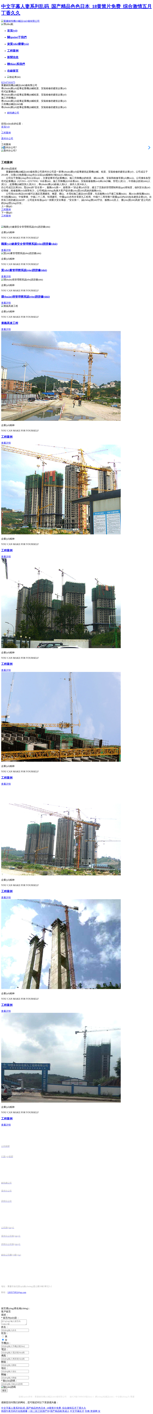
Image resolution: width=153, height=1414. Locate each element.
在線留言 (13, 70)
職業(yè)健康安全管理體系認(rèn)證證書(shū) (29, 243)
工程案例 (13, 50)
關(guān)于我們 (17, 37)
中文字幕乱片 (77, 1411)
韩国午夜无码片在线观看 (14, 1411)
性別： (4, 1333)
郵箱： (4, 1362)
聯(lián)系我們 (16, 64)
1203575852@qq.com (16, 1292)
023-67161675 (8, 82)
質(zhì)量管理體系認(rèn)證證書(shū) (24, 270)
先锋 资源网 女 (92, 1411)
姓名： (4, 1327)
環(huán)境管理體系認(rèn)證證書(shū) (25, 296)
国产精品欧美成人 (59, 1411)
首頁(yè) (12, 30)
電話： (4, 1349)
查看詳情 (6, 250)
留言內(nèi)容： (10, 1318)
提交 (4, 1390)
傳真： (4, 1355)
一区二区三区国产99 (39, 1411)
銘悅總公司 (13, 112)
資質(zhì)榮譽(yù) (18, 43)
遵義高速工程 (9, 323)
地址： (4, 1368)
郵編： (4, 1374)
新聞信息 (13, 57)
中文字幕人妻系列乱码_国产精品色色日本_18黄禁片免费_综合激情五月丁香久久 (43, 1408)
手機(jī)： (6, 1343)
